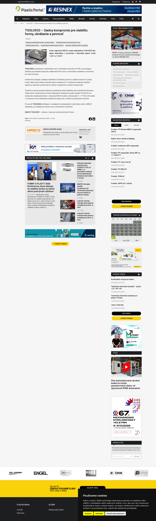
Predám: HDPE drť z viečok (121, 183)
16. (139, 228)
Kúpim (126, 125)
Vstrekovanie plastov (132, 75)
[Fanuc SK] (126, 257)
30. (139, 234)
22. (135, 231)
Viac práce (126, 313)
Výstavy (92, 19)
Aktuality (81, 19)
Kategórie (26, 19)
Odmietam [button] (99, 513)
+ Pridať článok (60, 244)
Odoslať (136, 456)
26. (122, 234)
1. (135, 222)
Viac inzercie (126, 201)
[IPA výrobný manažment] (126, 336)
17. (113, 231)
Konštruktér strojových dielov (122, 279)
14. (131, 228)
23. (139, 231)
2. (139, 222)
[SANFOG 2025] (60, 233)
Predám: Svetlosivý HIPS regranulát (125, 146)
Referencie (20, 513)
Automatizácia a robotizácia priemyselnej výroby (122, 79)
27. (126, 234)
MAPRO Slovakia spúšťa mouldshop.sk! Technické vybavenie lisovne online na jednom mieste (85, 189)
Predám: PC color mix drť (121, 162)
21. (131, 231)
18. (118, 231)
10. (113, 228)
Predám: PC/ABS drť (119, 169)
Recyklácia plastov (119, 86)
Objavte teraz (92, 488)
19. (122, 231)
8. (135, 225)
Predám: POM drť (117, 176)
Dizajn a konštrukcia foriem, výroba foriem (40, 42)
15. (135, 228)
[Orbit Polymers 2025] (126, 103)
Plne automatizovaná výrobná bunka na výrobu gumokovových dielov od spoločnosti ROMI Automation (125, 384)
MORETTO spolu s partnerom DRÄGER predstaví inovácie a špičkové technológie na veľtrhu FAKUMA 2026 (126, 55)
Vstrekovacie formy (32, 45)
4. (117, 225)
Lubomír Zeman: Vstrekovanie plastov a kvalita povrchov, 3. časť (85, 216)
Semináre (102, 19)
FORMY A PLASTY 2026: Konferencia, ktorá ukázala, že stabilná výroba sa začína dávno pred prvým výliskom (41, 187)
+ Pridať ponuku (126, 318)
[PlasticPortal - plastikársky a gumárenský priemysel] (30, 9)
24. (113, 234)
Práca (121, 19)
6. (126, 225)
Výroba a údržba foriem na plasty (76, 45)
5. (122, 225)
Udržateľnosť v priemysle (121, 69)
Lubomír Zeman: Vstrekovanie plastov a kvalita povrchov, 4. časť (85, 204)
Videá (113, 19)
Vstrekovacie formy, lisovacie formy (68, 42)
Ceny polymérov (59, 19)
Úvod (15, 23)
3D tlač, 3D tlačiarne (119, 83)
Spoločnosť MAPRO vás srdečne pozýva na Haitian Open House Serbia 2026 (40, 2)
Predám (136, 125)
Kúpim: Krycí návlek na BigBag (123, 139)
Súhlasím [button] (88, 513)
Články (71, 19)
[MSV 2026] (126, 417)
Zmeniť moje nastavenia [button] (115, 513)
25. (118, 234)
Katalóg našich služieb (56, 510)
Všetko (116, 125)
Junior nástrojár (117, 305)
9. (139, 225)
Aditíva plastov (118, 75)
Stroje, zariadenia (133, 72)
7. (130, 225)
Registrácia (116, 2)
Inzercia (45, 19)
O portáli (19, 510)
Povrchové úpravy (119, 72)
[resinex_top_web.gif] (94, 9)
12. (122, 228)
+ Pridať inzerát (126, 206)
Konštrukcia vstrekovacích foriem (52, 45)
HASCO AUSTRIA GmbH (52, 129)
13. (126, 228)
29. (135, 234)
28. (131, 234)
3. (113, 225)
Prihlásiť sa (126, 2)
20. (126, 231)
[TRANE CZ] (60, 148)
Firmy (36, 19)
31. (113, 237)
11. (118, 228)
